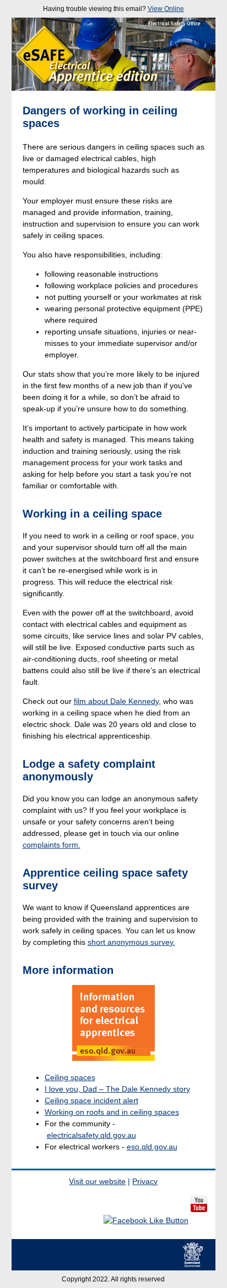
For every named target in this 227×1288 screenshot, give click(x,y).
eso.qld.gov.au (152, 1146)
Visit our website (97, 1181)
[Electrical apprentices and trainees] (114, 1023)
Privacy (145, 1181)
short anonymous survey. (131, 942)
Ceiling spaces (70, 1077)
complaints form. (51, 844)
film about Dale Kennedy (116, 701)
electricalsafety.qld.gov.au (91, 1135)
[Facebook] (146, 1220)
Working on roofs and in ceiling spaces (112, 1112)
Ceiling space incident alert (91, 1100)
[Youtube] (199, 1220)
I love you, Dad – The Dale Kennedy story (117, 1089)
